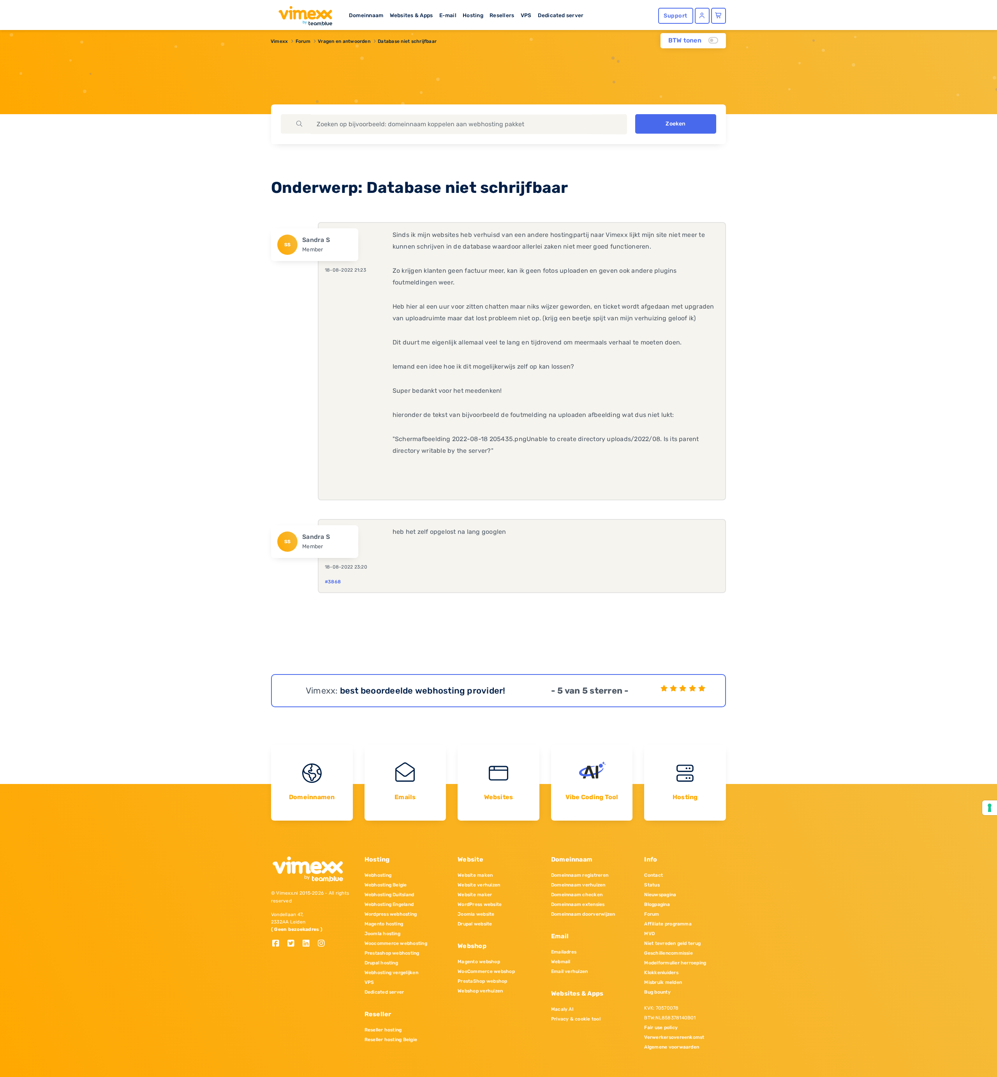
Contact (653, 875)
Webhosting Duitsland (389, 894)
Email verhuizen (569, 971)
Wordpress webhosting (391, 914)
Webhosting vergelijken (391, 972)
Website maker (475, 894)
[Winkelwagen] (718, 16)
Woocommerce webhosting (396, 943)
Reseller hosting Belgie (391, 1039)
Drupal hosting (381, 963)
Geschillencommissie (668, 953)
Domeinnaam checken (576, 894)
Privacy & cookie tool (576, 1019)
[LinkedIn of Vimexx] (309, 944)
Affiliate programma (668, 924)
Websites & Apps (411, 15)
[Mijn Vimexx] (702, 16)
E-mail (447, 15)
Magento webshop (479, 961)
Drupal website (475, 924)
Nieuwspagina (660, 894)
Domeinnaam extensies (578, 904)
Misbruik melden (663, 982)
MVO (649, 933)
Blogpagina (656, 904)
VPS (526, 15)
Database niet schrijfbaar (407, 41)
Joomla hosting (382, 933)
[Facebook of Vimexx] (278, 944)
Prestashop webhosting (392, 953)
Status (651, 885)
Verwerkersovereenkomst (674, 1037)
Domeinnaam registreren (579, 875)
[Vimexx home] (302, 13)
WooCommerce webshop (486, 971)
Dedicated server (561, 15)
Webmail (561, 961)
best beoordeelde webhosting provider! (423, 690)
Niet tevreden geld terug (672, 943)
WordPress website (480, 904)
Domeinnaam (366, 15)
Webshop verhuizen (480, 991)
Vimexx (279, 41)
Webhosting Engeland (389, 904)
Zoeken (675, 123)
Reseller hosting (383, 1030)
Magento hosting (384, 924)
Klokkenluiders (661, 972)
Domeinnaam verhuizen (578, 885)
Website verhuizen (479, 885)
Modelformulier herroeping (675, 963)
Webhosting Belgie (386, 885)
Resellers (502, 15)
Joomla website (476, 914)
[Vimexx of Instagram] (323, 944)
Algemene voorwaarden (671, 1047)
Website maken (475, 875)
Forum (303, 41)
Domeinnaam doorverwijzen (583, 914)
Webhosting (378, 875)
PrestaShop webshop (482, 981)
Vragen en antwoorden (344, 41)
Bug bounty (657, 992)
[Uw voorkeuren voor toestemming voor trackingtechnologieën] (989, 807)
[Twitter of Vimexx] (293, 944)
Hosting (473, 15)
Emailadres (563, 952)
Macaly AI (562, 1009)
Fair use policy (661, 1027)
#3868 (333, 581)
